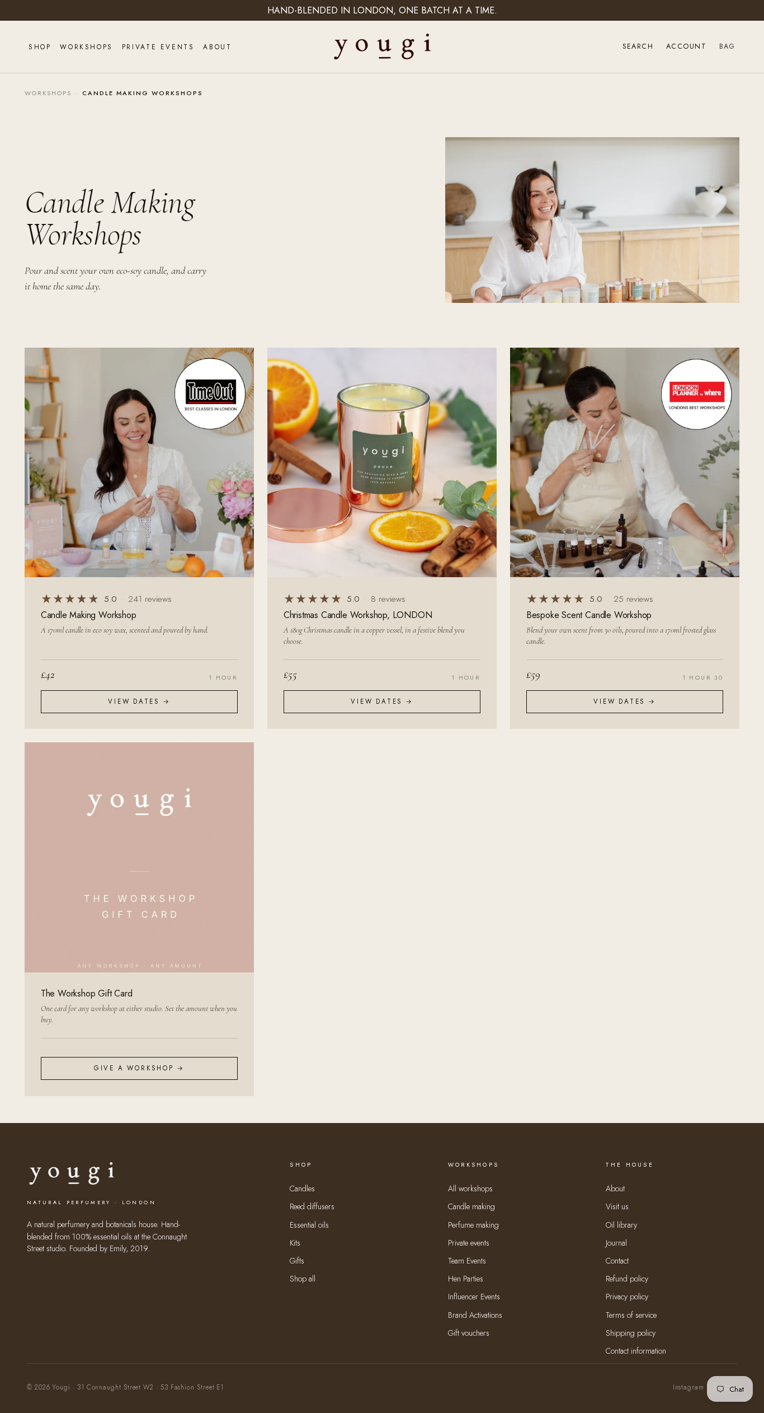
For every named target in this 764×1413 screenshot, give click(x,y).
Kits (295, 1242)
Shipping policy (630, 1333)
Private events (468, 1242)
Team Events (467, 1260)
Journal (616, 1242)
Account (686, 46)
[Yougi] (382, 46)
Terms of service (631, 1315)
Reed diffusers (312, 1206)
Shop (40, 47)
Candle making (471, 1206)
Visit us (617, 1206)
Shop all (302, 1278)
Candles (302, 1188)
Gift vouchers (468, 1333)
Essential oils (309, 1224)
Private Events (158, 47)
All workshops (470, 1188)
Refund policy (627, 1278)
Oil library (621, 1224)
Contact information (636, 1350)
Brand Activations (475, 1315)
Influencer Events (474, 1296)
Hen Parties (465, 1278)
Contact (617, 1260)
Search (637, 46)
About (217, 47)
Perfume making (473, 1224)
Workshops (86, 47)
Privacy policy (627, 1296)
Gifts (297, 1260)
